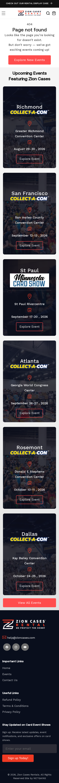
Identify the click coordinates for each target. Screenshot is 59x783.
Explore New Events (29, 60)
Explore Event (29, 159)
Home (6, 668)
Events (6, 674)
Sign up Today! (18, 758)
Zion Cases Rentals (28, 774)
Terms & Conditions (15, 705)
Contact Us (9, 680)
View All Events (29, 603)
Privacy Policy (11, 711)
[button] (4, 13)
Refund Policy (11, 699)
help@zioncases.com (21, 637)
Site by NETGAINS (35, 778)
